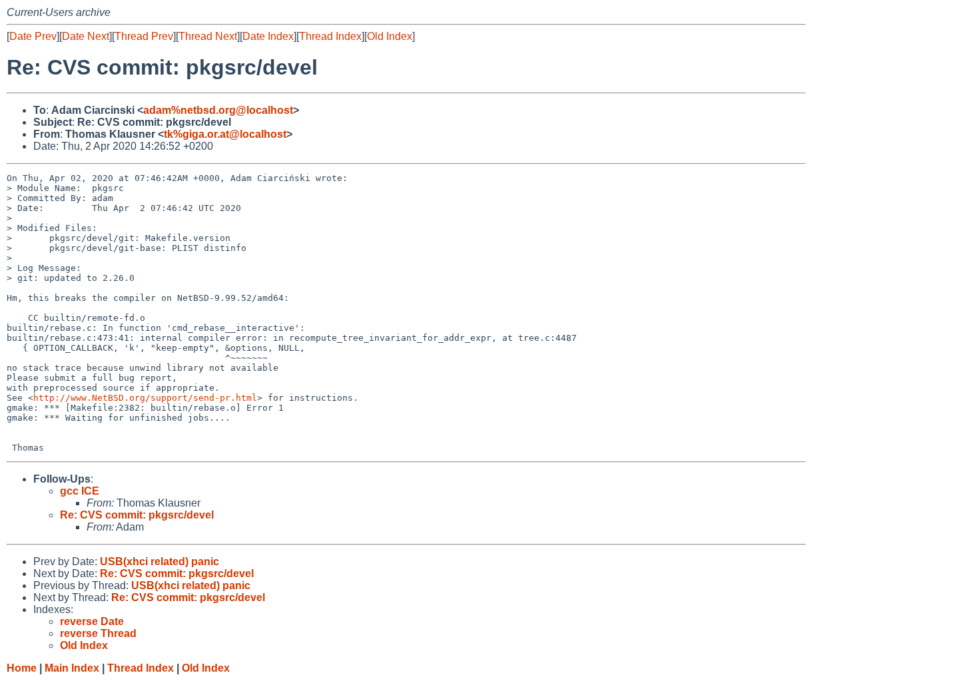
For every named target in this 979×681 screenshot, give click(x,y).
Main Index (72, 668)
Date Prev (33, 36)
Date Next (85, 36)
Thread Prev (144, 36)
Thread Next (207, 36)
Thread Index (330, 36)
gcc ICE (79, 491)
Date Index (268, 36)
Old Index (389, 36)
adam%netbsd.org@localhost (218, 110)
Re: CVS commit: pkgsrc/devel (137, 515)
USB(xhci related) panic (159, 561)
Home (22, 668)
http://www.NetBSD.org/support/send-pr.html (145, 398)
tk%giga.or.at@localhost (225, 134)
